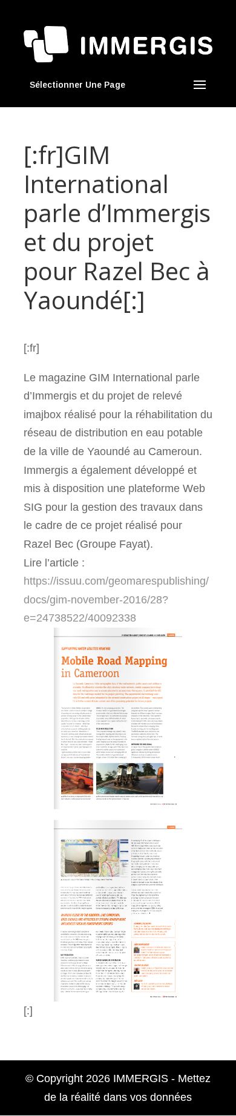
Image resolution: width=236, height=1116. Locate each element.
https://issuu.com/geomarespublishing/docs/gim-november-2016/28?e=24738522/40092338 (116, 599)
